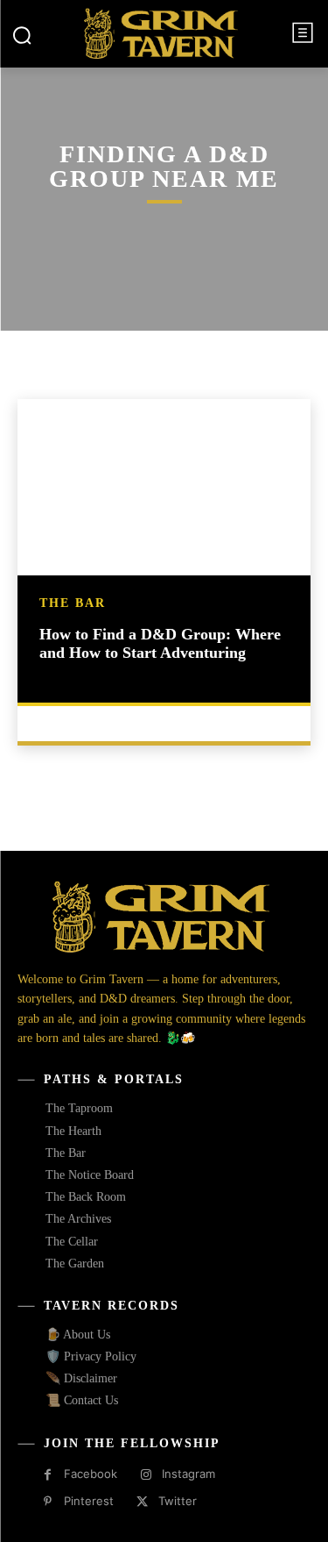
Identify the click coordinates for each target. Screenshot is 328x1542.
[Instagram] (146, 1475)
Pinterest (89, 1501)
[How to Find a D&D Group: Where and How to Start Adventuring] (164, 487)
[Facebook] (48, 1475)
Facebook (90, 1474)
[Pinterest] (48, 1502)
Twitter (177, 1501)
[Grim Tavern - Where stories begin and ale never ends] (162, 33)
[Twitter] (142, 1502)
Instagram (188, 1474)
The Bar (72, 603)
